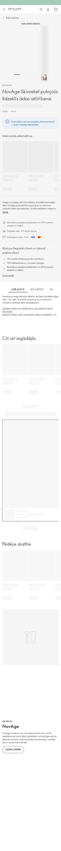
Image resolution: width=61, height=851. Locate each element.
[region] (30, 54)
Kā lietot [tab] (37, 289)
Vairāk (5, 212)
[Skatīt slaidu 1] (17, 77)
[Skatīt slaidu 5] (44, 77)
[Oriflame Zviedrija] (14, 9)
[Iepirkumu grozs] (56, 9)
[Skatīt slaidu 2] (24, 77)
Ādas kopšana (12, 17)
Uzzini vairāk (8, 275)
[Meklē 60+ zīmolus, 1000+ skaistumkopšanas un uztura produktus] (41, 9)
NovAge (7, 85)
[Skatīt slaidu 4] (37, 77)
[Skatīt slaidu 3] (30, 77)
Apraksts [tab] (18, 289)
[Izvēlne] (4, 9)
